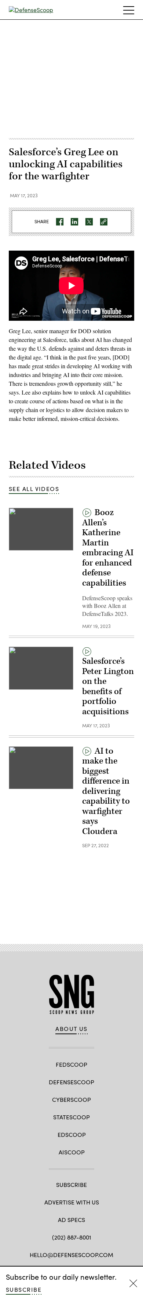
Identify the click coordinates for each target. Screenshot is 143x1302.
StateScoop (71, 1117)
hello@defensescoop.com (71, 1255)
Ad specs (71, 1219)
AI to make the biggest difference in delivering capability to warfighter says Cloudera (106, 791)
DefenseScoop (71, 1082)
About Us (71, 1028)
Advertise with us (71, 1202)
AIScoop (72, 1152)
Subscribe (23, 1289)
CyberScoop (71, 1099)
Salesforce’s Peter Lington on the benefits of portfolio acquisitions (108, 686)
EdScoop (72, 1134)
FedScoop (71, 1064)
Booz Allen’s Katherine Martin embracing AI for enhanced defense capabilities (107, 548)
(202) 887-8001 (71, 1237)
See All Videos (34, 488)
